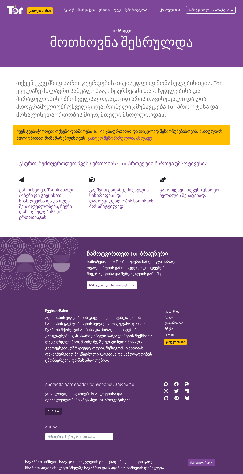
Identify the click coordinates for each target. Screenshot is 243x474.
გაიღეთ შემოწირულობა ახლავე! (120, 138)
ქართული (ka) (170, 10)
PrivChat (170, 335)
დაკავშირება (174, 323)
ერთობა (104, 10)
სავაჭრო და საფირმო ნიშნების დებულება (124, 467)
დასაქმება (172, 311)
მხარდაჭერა (86, 10)
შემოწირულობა (136, 10)
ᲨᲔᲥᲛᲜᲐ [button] (53, 411)
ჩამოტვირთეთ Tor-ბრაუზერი (209, 10)
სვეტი (118, 10)
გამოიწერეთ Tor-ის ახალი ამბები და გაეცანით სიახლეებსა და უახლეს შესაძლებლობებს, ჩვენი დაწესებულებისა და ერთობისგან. (46, 203)
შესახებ (69, 10)
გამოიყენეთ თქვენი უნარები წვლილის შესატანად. (189, 192)
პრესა (169, 329)
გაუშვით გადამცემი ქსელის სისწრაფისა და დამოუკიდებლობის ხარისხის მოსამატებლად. (121, 198)
